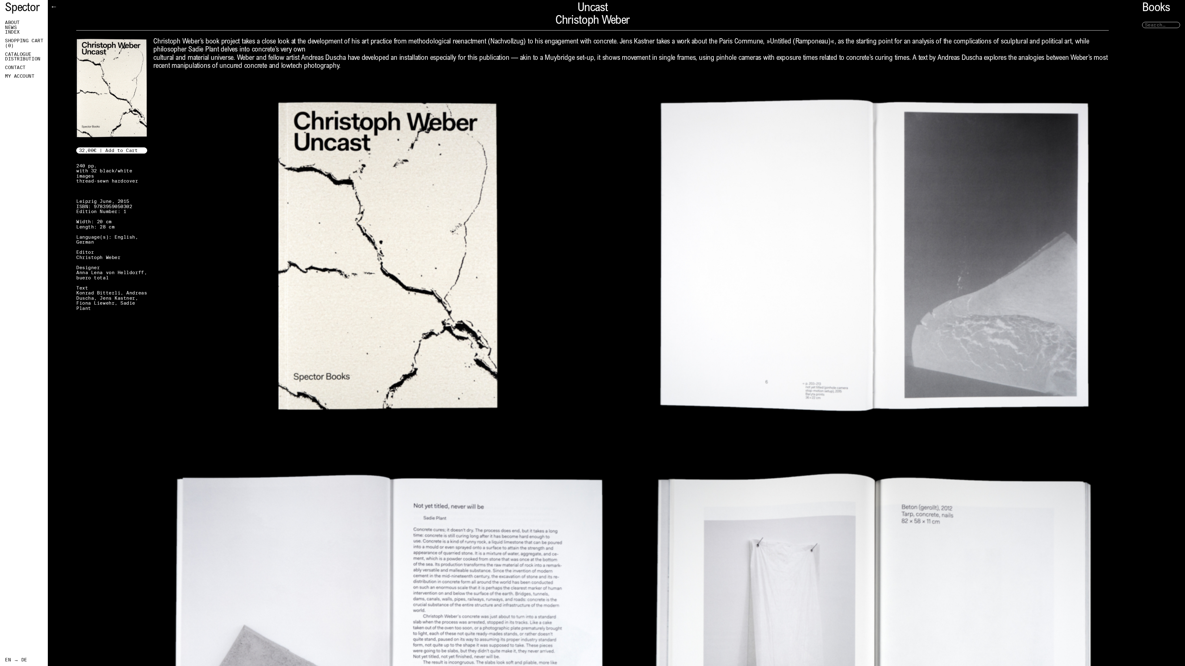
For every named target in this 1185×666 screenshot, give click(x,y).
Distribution (22, 58)
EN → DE (16, 659)
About (12, 22)
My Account (20, 76)
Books (1156, 8)
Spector (22, 8)
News (11, 27)
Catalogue (18, 54)
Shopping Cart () (24, 43)
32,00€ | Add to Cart (108, 150)
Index (12, 32)
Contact (15, 67)
